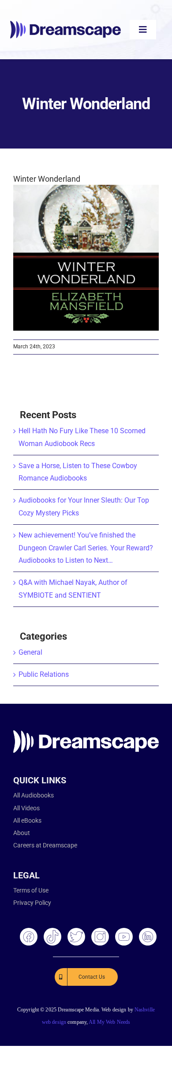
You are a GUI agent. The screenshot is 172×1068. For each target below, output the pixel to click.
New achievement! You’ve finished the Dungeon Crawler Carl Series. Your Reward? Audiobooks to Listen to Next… (86, 548)
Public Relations (44, 674)
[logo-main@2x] (65, 24)
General (30, 652)
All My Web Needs (109, 1022)
